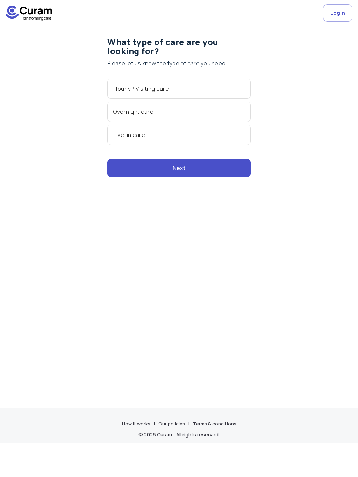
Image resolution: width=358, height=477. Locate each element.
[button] (179, 89)
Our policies (171, 423)
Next (179, 168)
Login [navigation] (337, 12)
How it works (136, 423)
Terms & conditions (214, 423)
